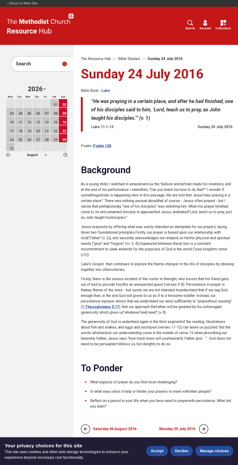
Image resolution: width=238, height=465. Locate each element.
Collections (223, 28)
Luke (105, 90)
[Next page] (203, 429)
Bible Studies (129, 58)
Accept (157, 451)
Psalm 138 (102, 146)
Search (190, 28)
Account (205, 28)
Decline (181, 451)
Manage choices (214, 451)
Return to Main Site (23, 3)
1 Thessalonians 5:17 (100, 307)
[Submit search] (64, 64)
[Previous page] (85, 429)
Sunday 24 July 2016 (165, 58)
